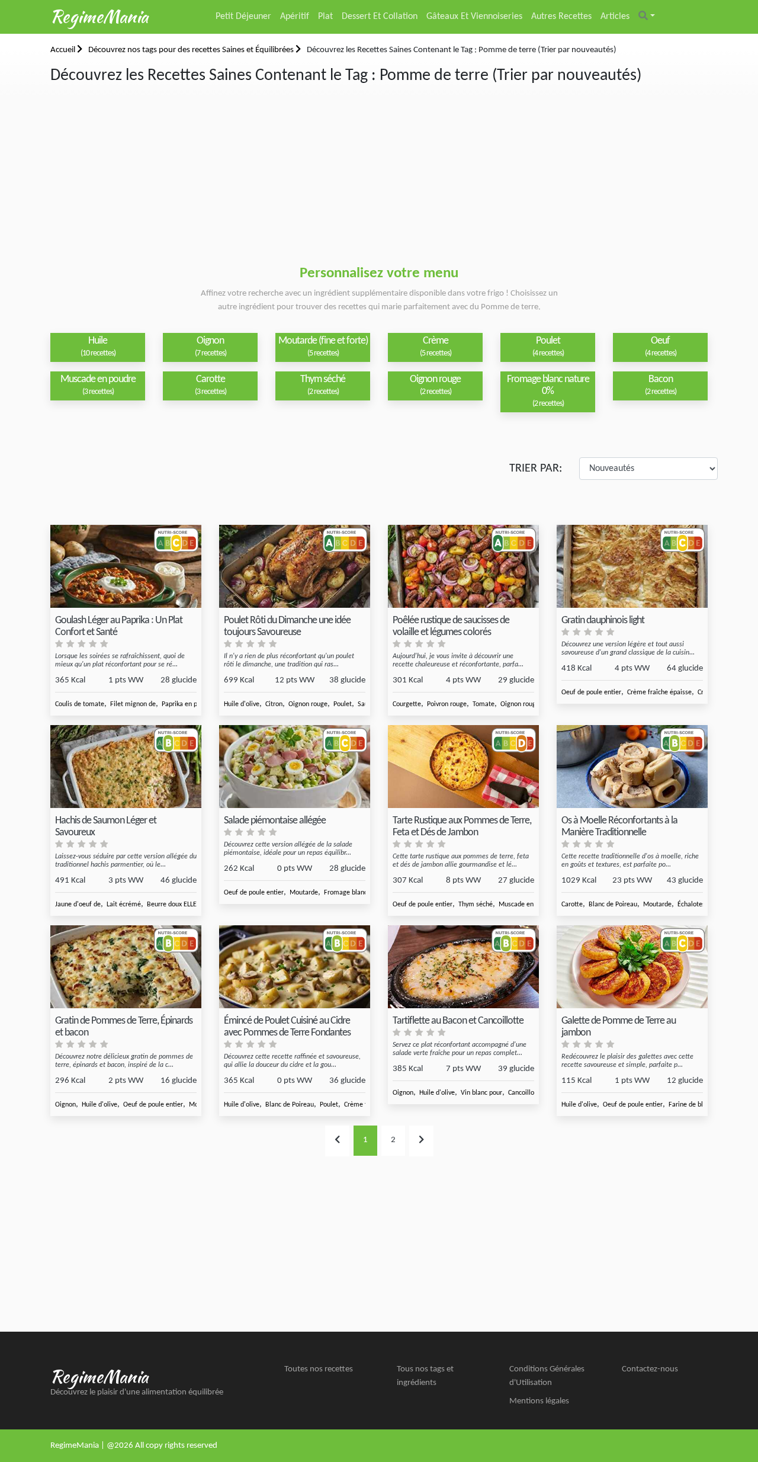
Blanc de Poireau (613, 904)
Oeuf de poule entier (591, 692)
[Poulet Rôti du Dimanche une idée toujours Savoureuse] (294, 566)
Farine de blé (687, 1104)
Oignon (65, 1104)
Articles (614, 16)
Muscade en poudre (527, 904)
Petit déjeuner (243, 16)
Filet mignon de (133, 704)
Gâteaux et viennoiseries (474, 16)
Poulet (342, 704)
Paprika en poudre (188, 704)
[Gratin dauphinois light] (632, 566)
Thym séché (475, 904)
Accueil (63, 50)
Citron (273, 704)
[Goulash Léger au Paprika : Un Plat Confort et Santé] (125, 566)
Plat (325, 16)
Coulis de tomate (79, 704)
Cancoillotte (525, 1092)
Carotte (572, 904)
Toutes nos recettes (318, 1369)
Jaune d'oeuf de (78, 904)
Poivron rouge (447, 704)
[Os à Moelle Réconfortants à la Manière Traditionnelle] (632, 766)
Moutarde (304, 892)
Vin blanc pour (481, 1092)
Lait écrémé (124, 904)
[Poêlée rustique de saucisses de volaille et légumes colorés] (463, 566)
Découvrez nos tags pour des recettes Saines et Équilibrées (192, 50)
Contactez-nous (650, 1369)
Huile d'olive (241, 704)
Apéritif (294, 16)
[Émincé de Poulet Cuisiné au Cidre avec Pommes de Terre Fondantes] (294, 967)
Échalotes (691, 904)
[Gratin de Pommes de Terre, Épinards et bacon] (125, 967)
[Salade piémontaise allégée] (294, 766)
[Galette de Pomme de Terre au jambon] (632, 967)
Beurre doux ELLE (172, 904)
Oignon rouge (307, 704)
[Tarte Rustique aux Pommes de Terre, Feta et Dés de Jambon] (463, 766)
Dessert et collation (379, 16)
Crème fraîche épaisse (659, 692)
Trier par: (535, 468)
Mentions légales (539, 1401)
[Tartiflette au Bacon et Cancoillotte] (463, 967)
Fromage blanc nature (356, 892)
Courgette (407, 704)
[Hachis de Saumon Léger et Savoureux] (125, 766)
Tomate (483, 704)
